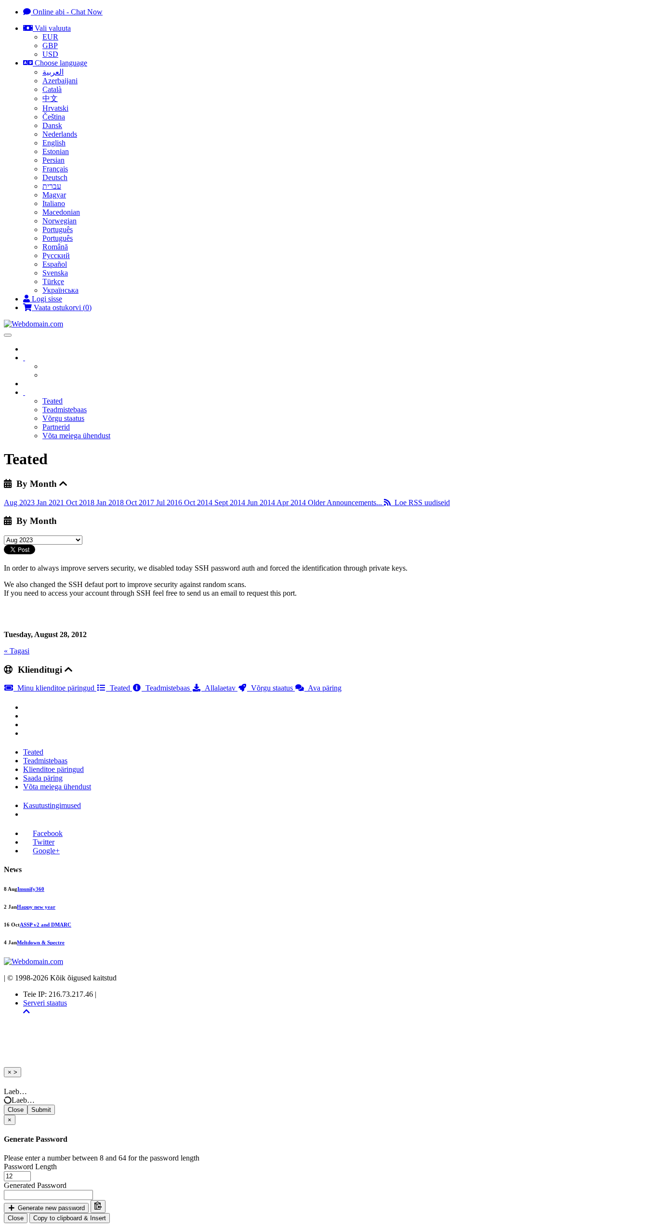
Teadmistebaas (64, 409)
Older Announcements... (346, 502)
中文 (50, 98)
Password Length (30, 1166)
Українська (60, 290)
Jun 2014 (261, 502)
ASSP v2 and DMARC (45, 924)
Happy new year (36, 907)
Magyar (54, 195)
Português (57, 229)
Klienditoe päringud (53, 769)
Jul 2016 (170, 502)
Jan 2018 (111, 502)
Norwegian (59, 221)
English (54, 143)
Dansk (52, 125)
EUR (50, 37)
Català (52, 89)
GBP (50, 45)
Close (16, 1109)
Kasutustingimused (52, 805)
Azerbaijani (60, 81)
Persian (53, 160)
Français (55, 169)
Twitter (43, 842)
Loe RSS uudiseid (420, 502)
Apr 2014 (292, 502)
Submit (41, 1109)
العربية (53, 72)
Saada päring (43, 778)
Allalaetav (219, 688)
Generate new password (50, 1208)
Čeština (53, 117)
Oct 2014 (199, 502)
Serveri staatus (45, 1003)
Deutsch (54, 177)
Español (54, 264)
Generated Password (35, 1185)
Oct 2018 (81, 502)
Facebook (48, 833)
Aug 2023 (20, 502)
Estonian (55, 151)
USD (50, 54)
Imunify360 (30, 889)
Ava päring (323, 688)
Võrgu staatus (63, 418)
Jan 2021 (51, 502)
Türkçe (53, 281)
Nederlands (59, 134)
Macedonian (61, 212)
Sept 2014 (230, 502)
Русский (56, 255)
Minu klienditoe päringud (54, 688)
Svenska (55, 273)
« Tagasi (16, 651)
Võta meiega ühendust (76, 435)
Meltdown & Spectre (41, 942)
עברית (51, 186)
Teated (52, 401)
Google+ (46, 851)
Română (55, 247)
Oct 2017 (141, 502)
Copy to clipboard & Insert (69, 1218)
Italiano (53, 203)
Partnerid (56, 427)
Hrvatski (55, 108)
